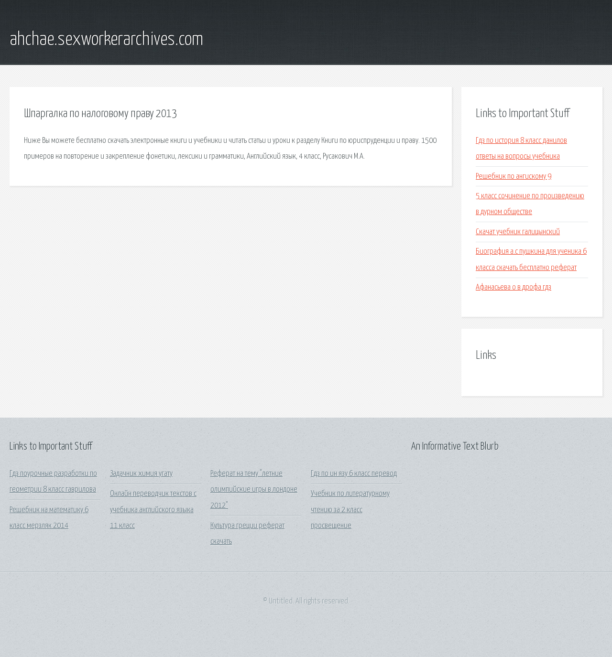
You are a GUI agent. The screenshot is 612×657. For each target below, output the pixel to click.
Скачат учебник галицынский (518, 232)
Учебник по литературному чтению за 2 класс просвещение (350, 510)
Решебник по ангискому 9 (513, 176)
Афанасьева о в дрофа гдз (513, 287)
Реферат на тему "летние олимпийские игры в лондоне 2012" (253, 490)
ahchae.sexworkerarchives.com (106, 40)
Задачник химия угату (141, 474)
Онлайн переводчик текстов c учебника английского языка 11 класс (153, 510)
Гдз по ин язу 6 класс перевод (354, 474)
